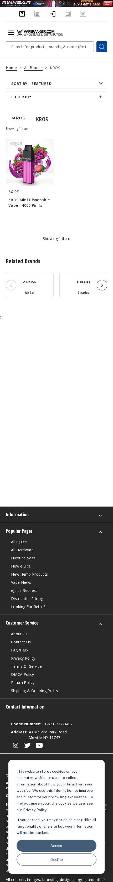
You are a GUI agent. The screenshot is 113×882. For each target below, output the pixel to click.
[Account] (52, 16)
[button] (56, 96)
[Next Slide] (102, 285)
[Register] (67, 16)
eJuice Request (24, 590)
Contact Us (21, 641)
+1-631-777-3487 (42, 723)
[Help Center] (22, 16)
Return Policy (22, 682)
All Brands (33, 67)
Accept (56, 845)
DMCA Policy (22, 674)
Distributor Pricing (27, 598)
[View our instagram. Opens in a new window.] (15, 745)
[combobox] (50, 46)
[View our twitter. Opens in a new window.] (27, 745)
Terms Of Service (26, 666)
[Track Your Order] (83, 16)
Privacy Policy (23, 658)
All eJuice (19, 541)
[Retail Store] (37, 16)
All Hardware (22, 549)
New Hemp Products (29, 574)
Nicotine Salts (23, 557)
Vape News (21, 582)
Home (11, 67)
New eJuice (21, 566)
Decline (56, 859)
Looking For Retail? (28, 606)
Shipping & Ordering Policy (34, 690)
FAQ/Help (19, 650)
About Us (19, 633)
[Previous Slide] (11, 285)
